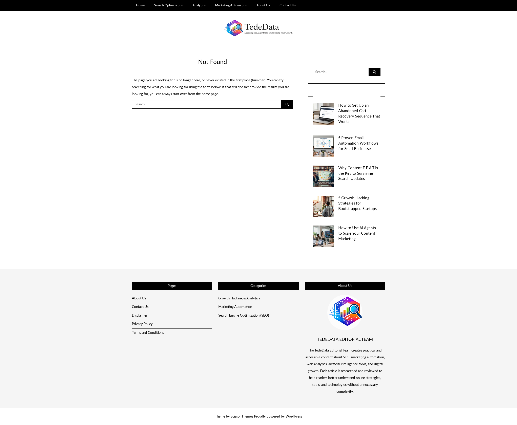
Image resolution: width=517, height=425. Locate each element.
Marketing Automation (231, 5)
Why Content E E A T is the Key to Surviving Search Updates (358, 173)
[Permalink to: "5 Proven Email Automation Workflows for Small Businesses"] (323, 146)
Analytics (199, 5)
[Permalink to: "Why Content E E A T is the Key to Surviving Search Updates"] (323, 176)
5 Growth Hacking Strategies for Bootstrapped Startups (357, 203)
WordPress (294, 416)
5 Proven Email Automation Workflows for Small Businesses (358, 143)
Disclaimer (139, 315)
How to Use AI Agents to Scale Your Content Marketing (357, 233)
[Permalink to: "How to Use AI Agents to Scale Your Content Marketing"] (323, 236)
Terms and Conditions (148, 332)
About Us (263, 5)
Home (140, 5)
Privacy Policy (142, 324)
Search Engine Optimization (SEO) (243, 315)
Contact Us (288, 5)
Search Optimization (168, 5)
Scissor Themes (242, 416)
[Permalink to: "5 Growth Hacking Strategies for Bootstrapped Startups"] (323, 206)
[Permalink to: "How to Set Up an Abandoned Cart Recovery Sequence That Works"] (323, 113)
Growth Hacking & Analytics (239, 298)
